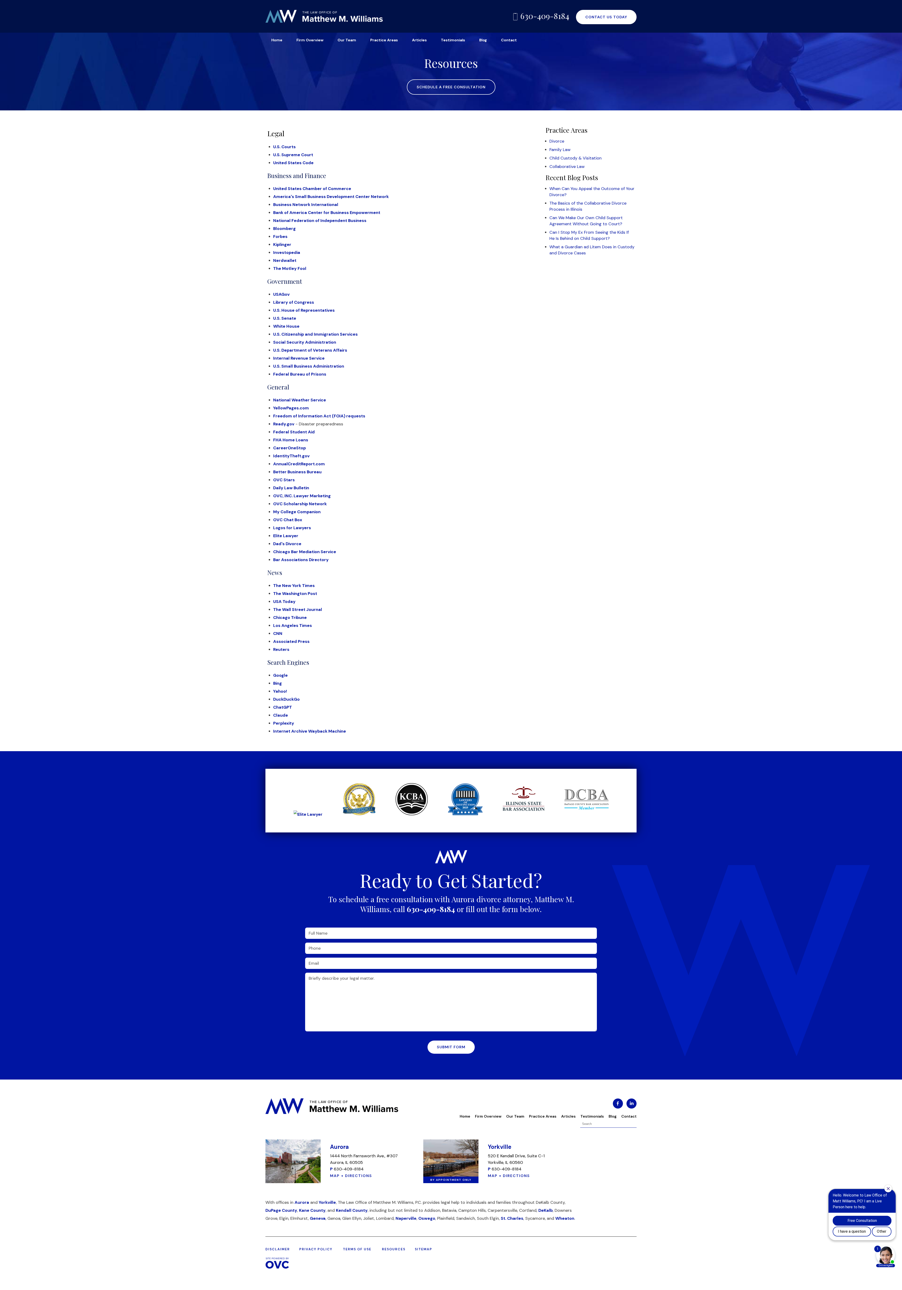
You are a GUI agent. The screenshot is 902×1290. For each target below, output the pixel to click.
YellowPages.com (291, 408)
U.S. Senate (284, 318)
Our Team (347, 40)
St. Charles (512, 1218)
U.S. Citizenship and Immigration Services (315, 334)
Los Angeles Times (292, 625)
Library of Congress (293, 302)
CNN (277, 633)
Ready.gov (283, 424)
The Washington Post (295, 593)
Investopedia (286, 252)
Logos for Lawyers (292, 528)
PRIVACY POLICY (315, 1249)
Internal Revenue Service (299, 358)
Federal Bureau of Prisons (299, 374)
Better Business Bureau (297, 472)
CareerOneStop (289, 448)
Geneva (318, 1218)
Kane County (312, 1210)
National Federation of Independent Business (319, 220)
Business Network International (305, 204)
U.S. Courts (284, 147)
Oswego (426, 1218)
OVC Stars (284, 480)
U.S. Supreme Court (293, 155)
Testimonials (453, 40)
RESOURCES (393, 1249)
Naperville (406, 1218)
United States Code (293, 163)
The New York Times (294, 585)
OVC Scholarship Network (300, 504)
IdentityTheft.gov (291, 456)
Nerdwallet (284, 260)
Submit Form (451, 1047)
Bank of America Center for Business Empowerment (326, 212)
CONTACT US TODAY (606, 17)
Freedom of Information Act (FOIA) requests (319, 416)
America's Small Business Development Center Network (331, 196)
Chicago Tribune (290, 617)
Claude (280, 715)
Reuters (281, 649)
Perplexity (283, 723)
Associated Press (291, 641)
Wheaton (564, 1218)
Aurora (302, 1202)
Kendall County (352, 1210)
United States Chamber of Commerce (312, 188)
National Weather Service (299, 400)
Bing (277, 683)
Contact (509, 40)
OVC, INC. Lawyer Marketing (302, 496)
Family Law (560, 149)
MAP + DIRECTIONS (351, 1175)
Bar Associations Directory (301, 560)
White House (286, 326)
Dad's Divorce (287, 544)
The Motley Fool (289, 268)
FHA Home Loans (290, 440)
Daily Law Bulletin (291, 488)
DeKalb (545, 1210)
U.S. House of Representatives (304, 310)
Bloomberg (284, 228)
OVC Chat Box (287, 520)
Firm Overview (309, 40)
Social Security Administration (304, 342)
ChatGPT (282, 707)
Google (280, 675)
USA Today (284, 601)
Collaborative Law (567, 166)
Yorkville (327, 1202)
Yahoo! (280, 691)
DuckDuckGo (286, 699)
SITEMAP (423, 1249)
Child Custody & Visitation (575, 158)
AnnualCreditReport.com (299, 464)
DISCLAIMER (277, 1249)
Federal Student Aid (294, 432)
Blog (483, 40)
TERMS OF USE (357, 1249)
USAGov (281, 294)
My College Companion (297, 512)
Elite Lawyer (285, 536)
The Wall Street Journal (297, 609)
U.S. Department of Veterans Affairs (310, 350)
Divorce (556, 141)
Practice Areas (384, 40)
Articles (419, 40)
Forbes (280, 236)
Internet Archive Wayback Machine (309, 731)
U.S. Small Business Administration (308, 366)
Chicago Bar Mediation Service (304, 552)
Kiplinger (282, 244)
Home (276, 40)
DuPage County (281, 1210)
